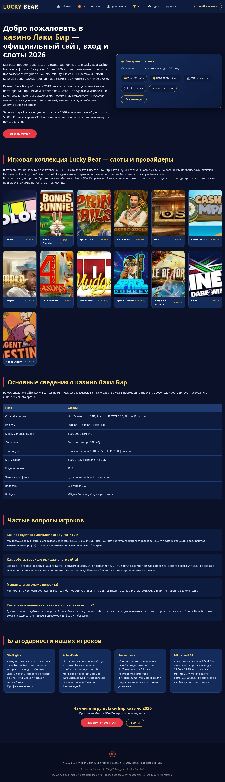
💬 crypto (153, 6)
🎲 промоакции (116, 6)
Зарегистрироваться (101, 722)
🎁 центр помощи (89, 6)
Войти (135, 722)
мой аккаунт (208, 6)
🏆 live (137, 6)
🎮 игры (171, 6)
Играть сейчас (20, 134)
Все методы (134, 99)
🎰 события (64, 6)
